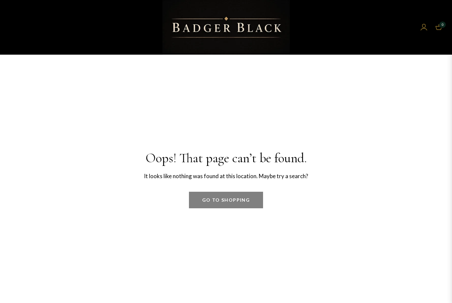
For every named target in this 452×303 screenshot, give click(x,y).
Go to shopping (226, 200)
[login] (423, 27)
